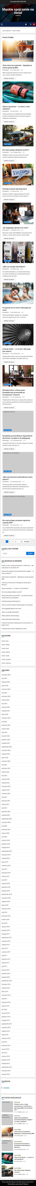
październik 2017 (7, 937)
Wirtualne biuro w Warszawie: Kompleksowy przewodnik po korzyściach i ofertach (14, 392)
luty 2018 (4, 923)
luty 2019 (4, 880)
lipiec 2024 (5, 685)
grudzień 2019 (6, 844)
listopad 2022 (6, 743)
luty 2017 (4, 966)
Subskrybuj (34, 24)
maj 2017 (4, 955)
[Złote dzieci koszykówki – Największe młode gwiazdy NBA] (18, 51)
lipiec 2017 (5, 948)
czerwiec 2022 (6, 761)
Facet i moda (5, 656)
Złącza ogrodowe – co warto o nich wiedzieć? (15, 588)
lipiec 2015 (5, 1034)
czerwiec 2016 (6, 995)
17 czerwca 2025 (20, 1112)
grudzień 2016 (6, 973)
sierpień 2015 (6, 1031)
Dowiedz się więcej (9, 78)
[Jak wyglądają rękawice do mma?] (18, 213)
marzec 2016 (5, 1006)
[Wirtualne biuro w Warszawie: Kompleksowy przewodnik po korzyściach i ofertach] (18, 376)
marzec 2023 (5, 729)
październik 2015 (7, 1024)
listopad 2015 (6, 1020)
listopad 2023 (6, 711)
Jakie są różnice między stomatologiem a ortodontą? (17, 605)
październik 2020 (7, 819)
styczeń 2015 (6, 1056)
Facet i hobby (7, 59)
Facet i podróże (6, 659)
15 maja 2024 (15, 191)
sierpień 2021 (6, 790)
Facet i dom (5, 641)
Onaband (6, 1088)
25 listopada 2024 (21, 1149)
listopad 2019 (6, 847)
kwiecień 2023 (6, 725)
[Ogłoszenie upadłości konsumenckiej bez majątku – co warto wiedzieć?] (7, 1119)
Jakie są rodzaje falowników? (14, 267)
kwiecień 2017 (6, 959)
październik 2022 (7, 747)
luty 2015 (4, 1052)
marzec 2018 (5, 919)
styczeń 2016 (6, 1013)
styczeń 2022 (6, 779)
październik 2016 (7, 980)
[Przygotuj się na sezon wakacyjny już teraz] (18, 293)
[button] (2, 24)
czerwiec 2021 (6, 793)
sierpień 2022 (6, 754)
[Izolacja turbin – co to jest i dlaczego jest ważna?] (18, 334)
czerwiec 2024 (6, 689)
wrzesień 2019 (6, 855)
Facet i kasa (5, 648)
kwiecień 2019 (6, 873)
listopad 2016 (6, 977)
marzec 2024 (5, 700)
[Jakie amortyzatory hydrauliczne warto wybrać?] (18, 462)
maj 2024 (4, 693)
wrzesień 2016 (6, 984)
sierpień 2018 (6, 901)
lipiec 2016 (5, 991)
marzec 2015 (5, 1049)
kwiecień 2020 (6, 829)
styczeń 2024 (6, 707)
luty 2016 (4, 1009)
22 (21, 541)
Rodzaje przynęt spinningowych (15, 189)
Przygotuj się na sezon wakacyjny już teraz (14, 628)
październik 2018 (7, 894)
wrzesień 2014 (6, 1070)
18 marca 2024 (16, 230)
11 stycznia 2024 (16, 397)
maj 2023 (4, 721)
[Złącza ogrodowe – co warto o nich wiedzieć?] (18, 92)
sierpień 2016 (6, 988)
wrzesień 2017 (6, 941)
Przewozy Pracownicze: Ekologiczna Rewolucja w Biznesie (22, 1145)
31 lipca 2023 (15, 525)
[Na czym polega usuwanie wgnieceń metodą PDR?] (18, 506)
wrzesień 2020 (6, 822)
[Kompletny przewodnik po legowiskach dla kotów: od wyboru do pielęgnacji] (18, 421)
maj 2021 (4, 797)
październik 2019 (7, 851)
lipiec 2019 (5, 862)
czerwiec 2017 (6, 952)
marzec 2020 (5, 833)
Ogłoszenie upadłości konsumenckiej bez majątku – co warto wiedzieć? (23, 1119)
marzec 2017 (5, 962)
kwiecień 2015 (6, 1045)
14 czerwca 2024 (16, 152)
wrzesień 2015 (6, 1027)
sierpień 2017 (6, 944)
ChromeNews (12, 1184)
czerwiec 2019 (6, 865)
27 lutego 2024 (16, 353)
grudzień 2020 (6, 811)
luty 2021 (4, 808)
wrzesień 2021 (6, 786)
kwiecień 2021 (6, 801)
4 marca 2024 (15, 269)
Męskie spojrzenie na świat (18, 11)
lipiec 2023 (5, 714)
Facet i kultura (6, 652)
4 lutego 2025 (15, 70)
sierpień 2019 (6, 858)
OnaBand (6, 70)
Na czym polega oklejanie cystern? (16, 150)
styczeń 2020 (6, 840)
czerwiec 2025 (6, 675)
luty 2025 (4, 678)
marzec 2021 (5, 804)
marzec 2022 (5, 772)
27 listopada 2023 (17, 440)
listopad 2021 (6, 783)
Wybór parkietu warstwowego (10, 615)
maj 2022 (4, 765)
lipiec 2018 (5, 905)
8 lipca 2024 (15, 111)
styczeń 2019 (6, 883)
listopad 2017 (6, 934)
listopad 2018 (6, 891)
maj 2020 (4, 826)
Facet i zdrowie (6, 663)
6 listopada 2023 (16, 481)
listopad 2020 (6, 815)
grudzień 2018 (6, 887)
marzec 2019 (5, 876)
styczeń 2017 (6, 970)
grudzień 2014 (6, 1060)
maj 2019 (4, 869)
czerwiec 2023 (6, 718)
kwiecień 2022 (6, 768)
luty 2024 (4, 703)
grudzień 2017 (6, 930)
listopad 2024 (6, 682)
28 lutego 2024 (16, 312)
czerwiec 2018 (6, 909)
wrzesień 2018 (6, 898)
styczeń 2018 (6, 926)
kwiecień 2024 (6, 696)
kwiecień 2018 (6, 916)
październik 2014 (7, 1067)
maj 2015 (4, 1042)
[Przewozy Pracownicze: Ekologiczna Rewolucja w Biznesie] (7, 1145)
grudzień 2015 (6, 1016)
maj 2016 (4, 998)
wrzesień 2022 (6, 750)
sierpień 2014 (6, 1074)
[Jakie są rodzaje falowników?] (18, 252)
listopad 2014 (6, 1063)
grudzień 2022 (6, 739)
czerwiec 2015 (6, 1038)
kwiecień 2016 (6, 1002)
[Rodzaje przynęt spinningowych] (18, 174)
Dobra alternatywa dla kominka (11, 619)
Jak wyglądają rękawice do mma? (15, 228)
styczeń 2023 (6, 736)
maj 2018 (4, 912)
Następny (26, 541)
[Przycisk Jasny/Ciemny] (26, 24)
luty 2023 (4, 732)
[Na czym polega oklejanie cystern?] (18, 135)
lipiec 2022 (5, 757)
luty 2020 (4, 837)
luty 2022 (4, 775)
